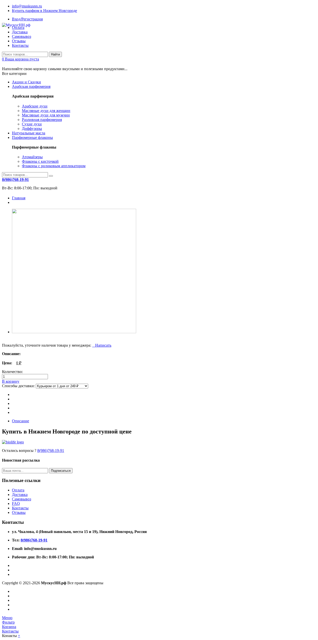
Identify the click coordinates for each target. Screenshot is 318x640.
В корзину (10, 381)
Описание (20, 421)
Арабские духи (34, 106)
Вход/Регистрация (27, 19)
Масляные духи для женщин (46, 110)
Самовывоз (21, 499)
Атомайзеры (32, 157)
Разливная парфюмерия (42, 119)
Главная (18, 198)
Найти (55, 54)
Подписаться (61, 471)
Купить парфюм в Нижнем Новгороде (44, 10)
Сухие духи (32, 124)
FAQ (16, 503)
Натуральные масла (28, 133)
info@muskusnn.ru (27, 6)
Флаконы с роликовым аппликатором (53, 166)
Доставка (20, 494)
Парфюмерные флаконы (32, 137)
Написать (101, 345)
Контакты (20, 45)
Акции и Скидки (26, 82)
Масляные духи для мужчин (46, 115)
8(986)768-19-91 (50, 450)
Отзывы (19, 41)
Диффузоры (32, 128)
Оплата (18, 490)
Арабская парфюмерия (31, 86)
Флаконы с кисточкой (40, 161)
